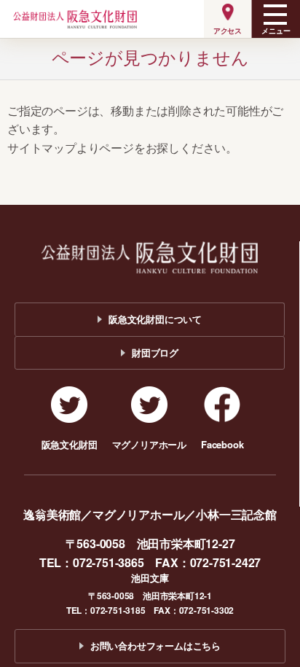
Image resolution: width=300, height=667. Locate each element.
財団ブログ (155, 352)
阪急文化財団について (155, 319)
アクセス (227, 31)
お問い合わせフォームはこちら (155, 645)
